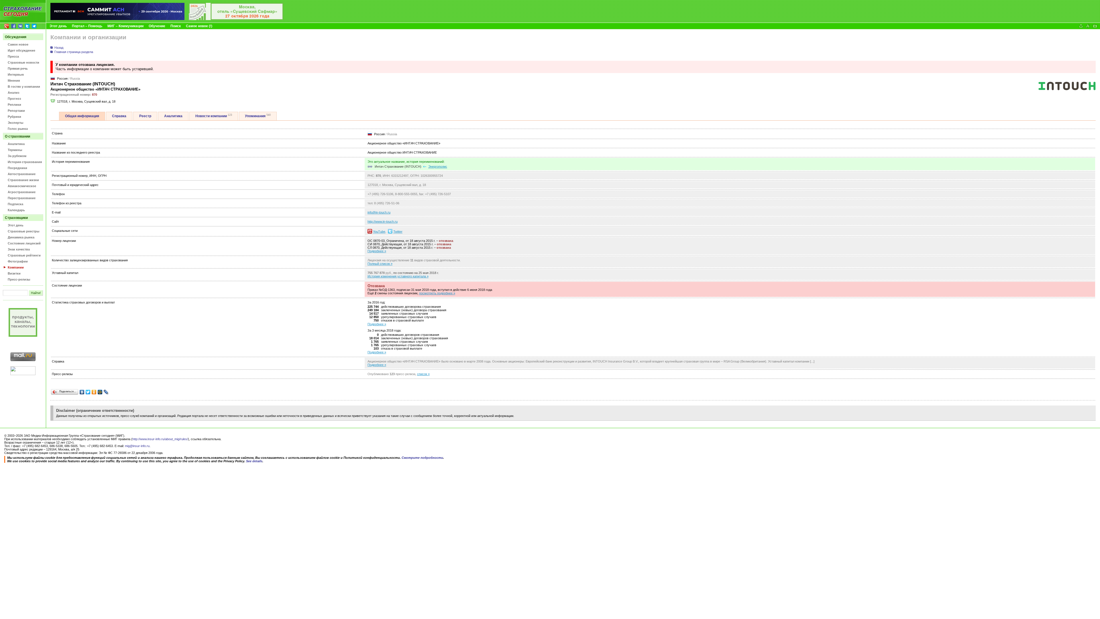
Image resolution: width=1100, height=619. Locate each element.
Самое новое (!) (199, 26)
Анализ (13, 92)
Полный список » (380, 263)
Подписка (15, 204)
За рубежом (17, 156)
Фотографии (18, 261)
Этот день (58, 26)
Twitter (397, 231)
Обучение (157, 26)
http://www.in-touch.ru (383, 221)
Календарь (16, 210)
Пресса (13, 56)
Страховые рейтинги (24, 255)
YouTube (379, 231)
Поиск (175, 26)
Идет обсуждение (21, 50)
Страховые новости (23, 62)
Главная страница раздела (73, 52)
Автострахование (22, 174)
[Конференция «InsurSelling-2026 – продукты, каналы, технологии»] (236, 19)
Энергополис (437, 166)
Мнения (14, 80)
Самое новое (18, 44)
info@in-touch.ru (379, 212)
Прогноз (14, 98)
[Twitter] (88, 392)
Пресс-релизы (19, 279)
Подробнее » (377, 251)
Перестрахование (22, 198)
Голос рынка (18, 128)
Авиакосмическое (22, 186)
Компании (16, 267)
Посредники (17, 168)
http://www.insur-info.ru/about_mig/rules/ (160, 439)
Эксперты (15, 122)
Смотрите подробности (422, 457)
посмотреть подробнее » (437, 293)
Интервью (16, 74)
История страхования (25, 162)
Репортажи (16, 110)
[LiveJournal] (106, 392)
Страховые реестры (23, 231)
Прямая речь (18, 68)
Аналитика (16, 144)
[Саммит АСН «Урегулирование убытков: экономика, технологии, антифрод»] (117, 19)
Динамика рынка (21, 237)
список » (423, 374)
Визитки (14, 273)
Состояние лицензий (24, 243)
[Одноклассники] (94, 392)
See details (254, 461)
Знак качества (19, 249)
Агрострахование (22, 192)
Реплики (14, 104)
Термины (15, 150)
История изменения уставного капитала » (398, 276)
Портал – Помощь (87, 26)
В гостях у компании (24, 86)
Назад (58, 47)
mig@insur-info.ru (137, 446)
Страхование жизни (23, 180)
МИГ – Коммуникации (125, 26)
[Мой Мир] (100, 392)
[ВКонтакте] (82, 392)
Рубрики (14, 116)
